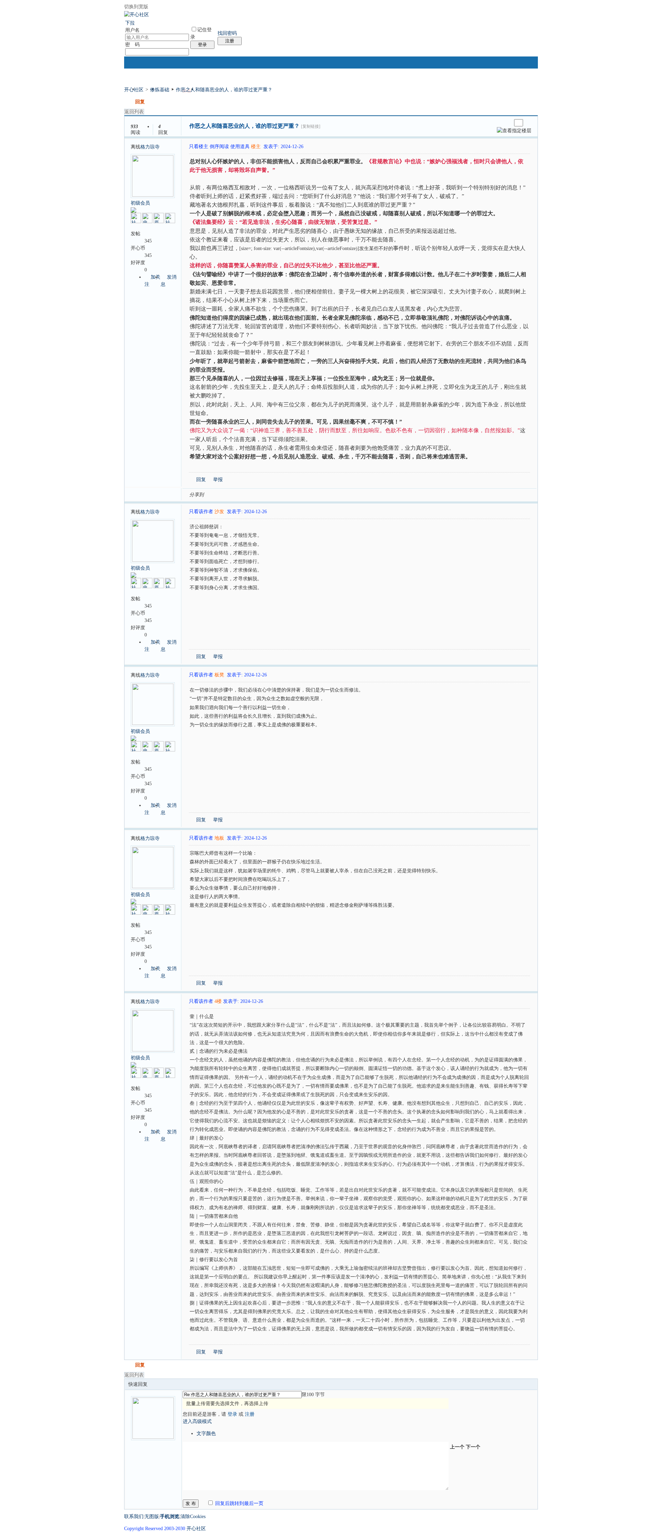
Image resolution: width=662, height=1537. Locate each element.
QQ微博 (232, 494)
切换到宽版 (136, 6)
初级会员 (140, 203)
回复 (140, 101)
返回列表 (134, 111)
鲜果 (290, 494)
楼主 (256, 146)
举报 (218, 479)
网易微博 (273, 494)
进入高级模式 (197, 1421)
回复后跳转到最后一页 (238, 1503)
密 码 (132, 44)
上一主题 (499, 122)
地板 (219, 838)
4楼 (218, 1001)
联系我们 (133, 1516)
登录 (202, 44)
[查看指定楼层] (514, 130)
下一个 (473, 1447)
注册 (229, 40)
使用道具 (240, 146)
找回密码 (227, 33)
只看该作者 (201, 511)
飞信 (306, 494)
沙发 (219, 511)
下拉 (130, 22)
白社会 (298, 494)
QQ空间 (240, 494)
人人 (257, 494)
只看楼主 (198, 146)
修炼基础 (159, 89)
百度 (281, 494)
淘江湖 (215, 494)
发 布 (190, 1503)
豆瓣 (265, 494)
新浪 (224, 494)
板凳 (219, 674)
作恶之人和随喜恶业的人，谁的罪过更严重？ (224, 89)
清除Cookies (192, 1516)
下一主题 (506, 122)
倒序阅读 (219, 146)
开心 (248, 494)
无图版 (151, 1516)
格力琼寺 (150, 146)
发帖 (129, 101)
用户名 (132, 30)
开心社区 (133, 89)
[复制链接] (310, 126)
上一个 (457, 1447)
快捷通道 (521, 86)
